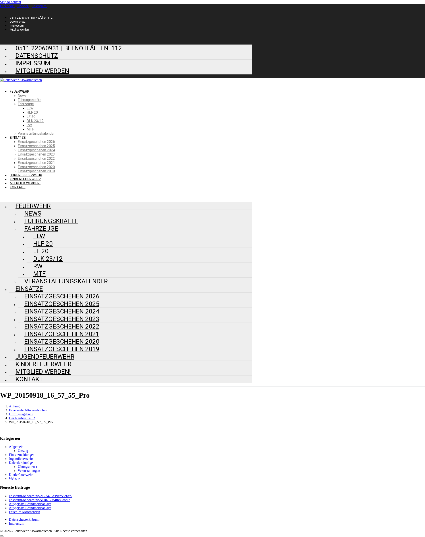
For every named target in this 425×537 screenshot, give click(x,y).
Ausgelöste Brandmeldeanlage (30, 504)
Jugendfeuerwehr (26, 175)
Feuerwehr (19, 91)
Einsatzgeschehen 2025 (36, 146)
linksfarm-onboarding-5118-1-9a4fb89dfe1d (39, 500)
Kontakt (17, 187)
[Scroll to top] (2, 536)
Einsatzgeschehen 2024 (36, 150)
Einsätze (18, 137)
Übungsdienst (27, 467)
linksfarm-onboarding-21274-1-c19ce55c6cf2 (40, 496)
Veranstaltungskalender (36, 133)
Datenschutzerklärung (24, 519)
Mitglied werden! (25, 183)
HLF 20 (32, 112)
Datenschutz (17, 21)
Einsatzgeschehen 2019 (36, 171)
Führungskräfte (29, 100)
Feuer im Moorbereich (24, 512)
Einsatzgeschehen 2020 (36, 167)
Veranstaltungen (29, 471)
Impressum (17, 25)
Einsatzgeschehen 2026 (36, 142)
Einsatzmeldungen (22, 455)
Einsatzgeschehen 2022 (36, 158)
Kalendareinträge (21, 463)
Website (14, 479)
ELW (30, 108)
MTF (30, 129)
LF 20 (31, 117)
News (22, 95)
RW (29, 125)
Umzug (23, 451)
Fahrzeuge (26, 104)
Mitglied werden (19, 29)
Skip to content (10, 2)
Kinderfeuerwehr (25, 179)
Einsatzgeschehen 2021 (36, 163)
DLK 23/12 (35, 121)
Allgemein (16, 447)
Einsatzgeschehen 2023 (36, 154)
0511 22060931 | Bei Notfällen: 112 (31, 17)
